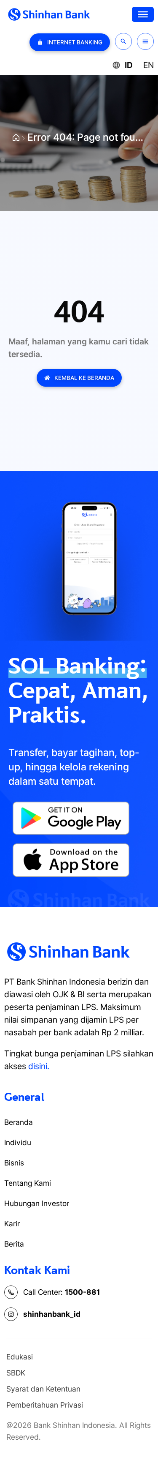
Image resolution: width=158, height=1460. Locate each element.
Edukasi (19, 1356)
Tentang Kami (27, 1183)
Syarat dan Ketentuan (43, 1388)
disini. (38, 1066)
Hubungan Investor (36, 1203)
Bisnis (14, 1162)
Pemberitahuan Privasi (44, 1404)
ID (129, 65)
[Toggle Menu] (143, 14)
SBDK (15, 1372)
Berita (14, 1243)
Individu (17, 1142)
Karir (12, 1223)
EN (148, 65)
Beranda (18, 1122)
